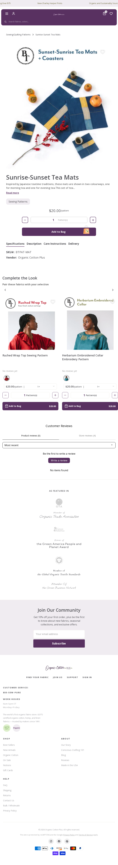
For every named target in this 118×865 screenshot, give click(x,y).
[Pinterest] (67, 841)
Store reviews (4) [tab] (87, 435)
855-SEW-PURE (12, 692)
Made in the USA (69, 765)
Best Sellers (9, 744)
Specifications (15, 243)
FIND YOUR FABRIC (37, 677)
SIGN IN (87, 677)
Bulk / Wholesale (11, 805)
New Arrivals (9, 750)
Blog (63, 755)
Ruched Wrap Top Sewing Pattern (25, 355)
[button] (59, 106)
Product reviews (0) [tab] (30, 435)
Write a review (59, 460)
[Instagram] (51, 841)
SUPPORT (72, 677)
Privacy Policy (10, 810)
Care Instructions (55, 243)
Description (34, 243)
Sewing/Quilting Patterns (18, 34)
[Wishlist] (111, 13)
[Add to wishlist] (103, 52)
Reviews (65, 760)
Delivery (73, 243)
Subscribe (59, 643)
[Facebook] (59, 841)
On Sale (7, 760)
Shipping (7, 790)
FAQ (5, 785)
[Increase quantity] (55, 395)
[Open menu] (7, 13)
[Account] (13, 13)
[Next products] (113, 290)
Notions (7, 765)
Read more (12, 193)
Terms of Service (86, 835)
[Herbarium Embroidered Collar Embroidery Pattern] (90, 323)
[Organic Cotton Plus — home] (59, 14)
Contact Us (8, 800)
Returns (7, 795)
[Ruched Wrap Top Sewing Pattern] (30, 323)
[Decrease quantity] (5, 395)
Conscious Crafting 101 (72, 750)
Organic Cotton (10, 755)
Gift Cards (8, 770)
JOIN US (58, 677)
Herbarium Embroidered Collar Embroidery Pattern (82, 357)
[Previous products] (5, 290)
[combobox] (58, 22)
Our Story (66, 744)
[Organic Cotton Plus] (59, 668)
